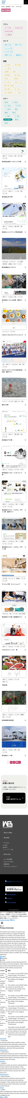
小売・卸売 (8, 64)
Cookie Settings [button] (4, 920)
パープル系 (7, 116)
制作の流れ (7, 854)
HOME (3, 6)
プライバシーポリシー (11, 866)
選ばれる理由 (8, 832)
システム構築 (8, 34)
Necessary (4, 958)
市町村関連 (7, 75)
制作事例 (8, 6)
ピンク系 (15, 102)
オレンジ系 (8, 105)
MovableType (9, 31)
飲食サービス (18, 82)
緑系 (6, 112)
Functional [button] (3, 1038)
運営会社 (6, 864)
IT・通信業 (15, 78)
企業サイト (8, 44)
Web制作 (5, 845)
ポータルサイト (9, 51)
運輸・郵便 (7, 89)
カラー (13, 6)
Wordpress (18, 27)
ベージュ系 (8, 109)
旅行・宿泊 (8, 82)
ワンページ (8, 27)
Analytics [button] (2, 1061)
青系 (14, 112)
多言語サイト (8, 55)
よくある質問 (8, 859)
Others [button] (2, 1088)
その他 (19, 92)
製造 (6, 78)
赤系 (6, 102)
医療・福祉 (17, 75)
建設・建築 (18, 64)
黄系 (16, 109)
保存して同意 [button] (3, 1097)
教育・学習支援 (9, 92)
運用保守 (5, 847)
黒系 (17, 119)
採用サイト (18, 44)
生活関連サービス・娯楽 (11, 71)
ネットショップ (8, 48)
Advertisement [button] (4, 1074)
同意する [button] (12, 920)
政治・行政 (17, 89)
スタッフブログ (8, 861)
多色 (6, 123)
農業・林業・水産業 (9, 85)
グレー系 (16, 116)
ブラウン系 (18, 105)
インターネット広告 (8, 849)
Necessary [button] (3, 956)
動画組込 (18, 55)
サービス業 (8, 68)
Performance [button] (3, 1050)
